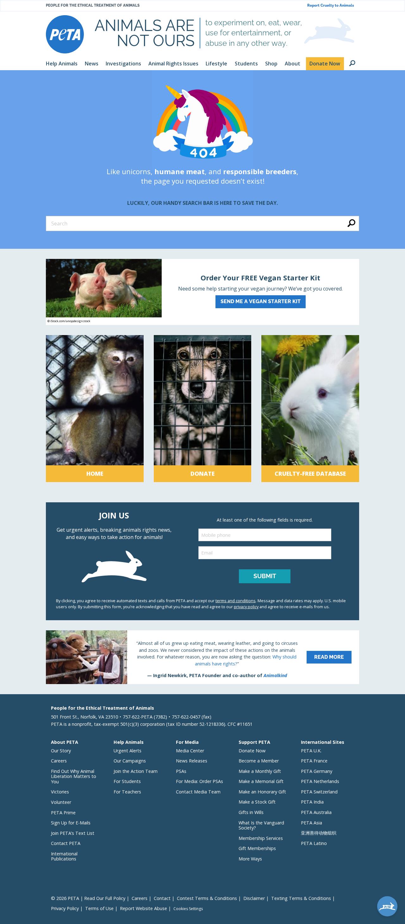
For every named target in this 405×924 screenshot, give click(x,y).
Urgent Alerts (127, 751)
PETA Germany (316, 771)
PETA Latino (314, 843)
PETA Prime (63, 813)
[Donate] (203, 408)
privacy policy (246, 606)
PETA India (312, 802)
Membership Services (261, 838)
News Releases (191, 761)
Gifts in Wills (251, 812)
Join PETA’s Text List (72, 833)
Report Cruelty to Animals (330, 5)
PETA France (314, 761)
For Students (127, 781)
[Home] (95, 408)
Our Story (61, 751)
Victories (60, 792)
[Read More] (202, 657)
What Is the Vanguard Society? (261, 825)
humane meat (179, 171)
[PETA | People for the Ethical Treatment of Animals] (65, 34)
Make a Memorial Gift (261, 781)
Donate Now (252, 751)
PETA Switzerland (319, 792)
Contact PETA (65, 843)
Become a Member (259, 761)
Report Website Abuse (143, 908)
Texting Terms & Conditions (301, 898)
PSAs (181, 771)
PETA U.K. (311, 751)
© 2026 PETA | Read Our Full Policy (88, 898)
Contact (162, 898)
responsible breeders (259, 171)
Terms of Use (99, 908)
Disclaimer (254, 898)
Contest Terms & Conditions (207, 898)
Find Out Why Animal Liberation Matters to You (73, 776)
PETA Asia (311, 823)
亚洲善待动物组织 (318, 833)
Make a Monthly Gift (260, 771)
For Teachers (127, 792)
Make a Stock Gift (257, 802)
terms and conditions (235, 600)
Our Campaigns (130, 761)
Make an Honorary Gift (262, 792)
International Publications (64, 856)
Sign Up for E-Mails (70, 823)
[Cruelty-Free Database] (310, 408)
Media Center (190, 751)
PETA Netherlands (320, 781)
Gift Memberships (257, 848)
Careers (59, 761)
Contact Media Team (198, 792)
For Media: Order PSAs (199, 781)
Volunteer (61, 802)
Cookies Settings (188, 909)
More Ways (250, 859)
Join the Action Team (136, 771)
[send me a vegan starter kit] (202, 292)
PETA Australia (316, 812)
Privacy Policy (65, 908)
